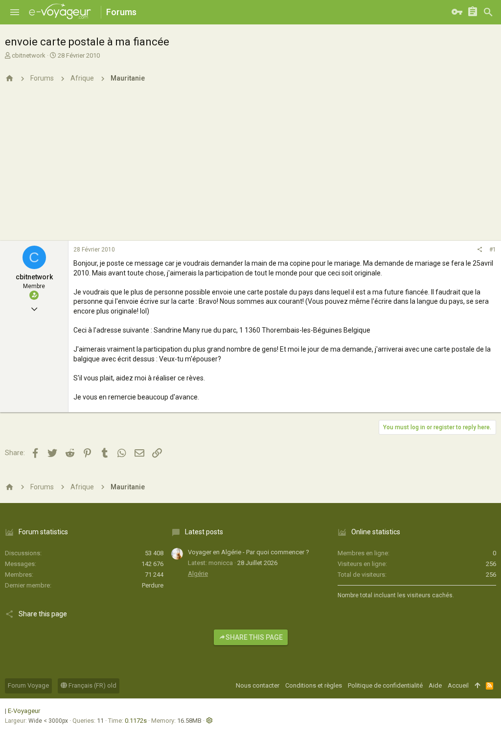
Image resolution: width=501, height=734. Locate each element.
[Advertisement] (250, 167)
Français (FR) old (91, 685)
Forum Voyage (28, 685)
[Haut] (477, 685)
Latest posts (204, 532)
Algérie (198, 573)
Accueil (458, 685)
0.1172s (136, 720)
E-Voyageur (24, 710)
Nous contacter (257, 685)
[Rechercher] (488, 12)
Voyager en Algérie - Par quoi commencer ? (248, 552)
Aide (435, 685)
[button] (14, 12)
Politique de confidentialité (385, 685)
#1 (492, 249)
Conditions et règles (313, 685)
